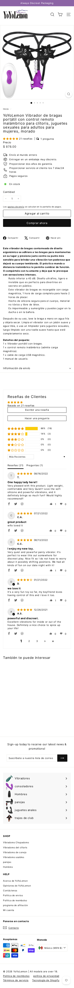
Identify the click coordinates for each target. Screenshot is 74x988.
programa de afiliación (15, 905)
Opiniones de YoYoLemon (17, 885)
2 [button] (29, 641)
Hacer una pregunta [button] (37, 418)
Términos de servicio (16, 980)
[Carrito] (60, 14)
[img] (25, 473)
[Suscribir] (62, 758)
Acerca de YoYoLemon (15, 880)
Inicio (6, 109)
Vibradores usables (13, 857)
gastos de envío (16, 206)
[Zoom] (68, 94)
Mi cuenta (8, 910)
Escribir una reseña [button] (37, 409)
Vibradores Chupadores (16, 842)
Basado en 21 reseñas (21, 405)
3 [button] (37, 641)
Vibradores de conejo (15, 852)
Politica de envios (13, 895)
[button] (11, 138)
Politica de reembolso (15, 900)
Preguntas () (34, 465)
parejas (7, 862)
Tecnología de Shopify (45, 980)
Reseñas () (16, 465)
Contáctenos (10, 890)
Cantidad (9, 191)
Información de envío (16, 368)
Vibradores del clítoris (15, 847)
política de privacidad (46, 975)
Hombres (8, 867)
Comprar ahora (37, 223)
